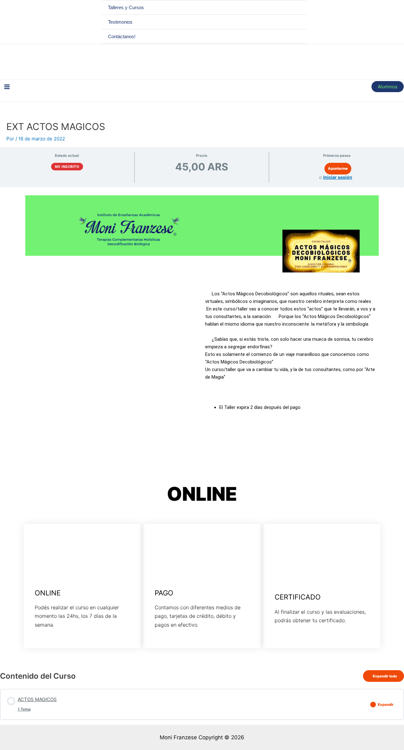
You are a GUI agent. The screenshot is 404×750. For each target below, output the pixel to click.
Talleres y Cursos (126, 7)
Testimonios (120, 22)
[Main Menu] (7, 86)
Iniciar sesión (337, 177)
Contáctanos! (121, 36)
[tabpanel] (202, 426)
